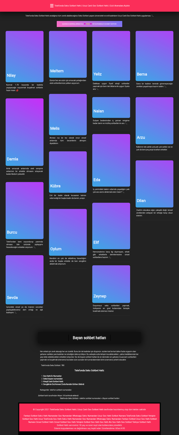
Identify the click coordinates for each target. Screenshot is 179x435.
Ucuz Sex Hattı (104, 416)
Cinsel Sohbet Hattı (44, 422)
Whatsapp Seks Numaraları (85, 416)
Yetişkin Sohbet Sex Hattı (87, 422)
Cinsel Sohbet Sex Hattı (65, 422)
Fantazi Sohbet (30, 416)
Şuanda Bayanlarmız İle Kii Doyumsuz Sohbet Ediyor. (89, 24)
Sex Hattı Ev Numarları (52, 376)
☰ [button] (52, 5)
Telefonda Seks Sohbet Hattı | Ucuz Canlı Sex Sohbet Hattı (76, 409)
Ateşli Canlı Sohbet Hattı (53, 381)
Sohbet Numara (119, 416)
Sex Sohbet (126, 422)
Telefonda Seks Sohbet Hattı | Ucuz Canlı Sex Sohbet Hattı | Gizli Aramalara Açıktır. (92, 5)
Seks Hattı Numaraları (48, 416)
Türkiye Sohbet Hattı (141, 422)
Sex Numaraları (65, 416)
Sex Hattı (104, 422)
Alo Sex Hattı (115, 422)
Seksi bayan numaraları (53, 379)
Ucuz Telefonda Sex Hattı (50, 419)
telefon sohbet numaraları (61, 390)
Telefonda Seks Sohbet (69, 398)
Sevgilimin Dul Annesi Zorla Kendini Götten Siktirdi (63, 384)
